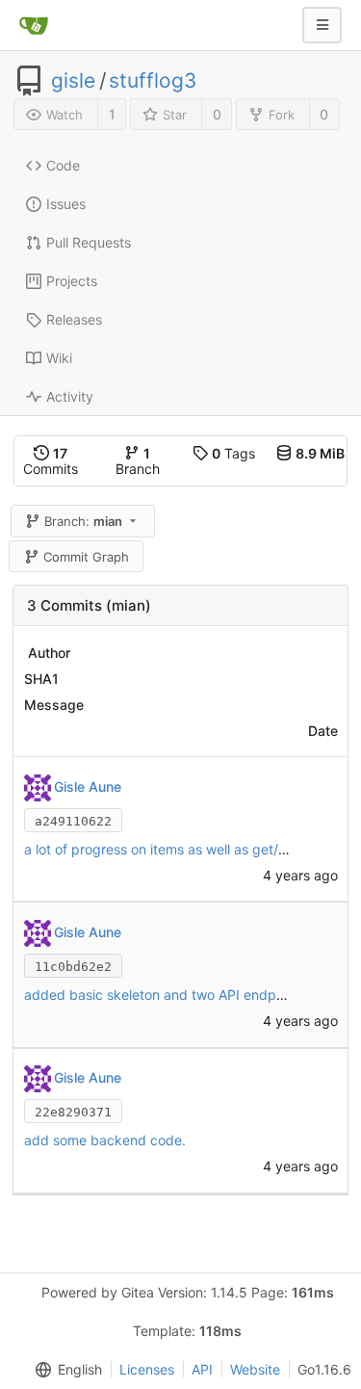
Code (63, 165)
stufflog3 (152, 81)
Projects (71, 281)
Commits (50, 461)
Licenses (146, 1369)
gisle (73, 81)
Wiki (59, 358)
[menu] (64, 1369)
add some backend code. (105, 1140)
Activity (69, 396)
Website (255, 1369)
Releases (74, 319)
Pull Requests (88, 242)
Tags (233, 453)
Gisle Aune (87, 786)
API (202, 1369)
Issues (66, 204)
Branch (138, 461)
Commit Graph (86, 556)
